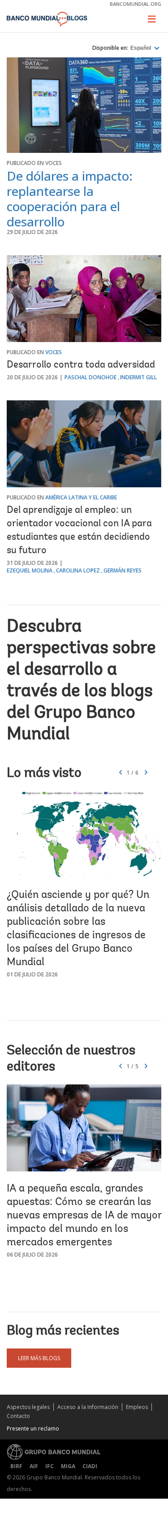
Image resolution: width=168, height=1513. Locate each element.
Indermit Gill (138, 377)
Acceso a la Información (87, 1407)
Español (141, 48)
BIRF (16, 1466)
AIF (34, 1466)
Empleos (137, 1407)
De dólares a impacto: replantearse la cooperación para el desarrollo (70, 198)
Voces (53, 163)
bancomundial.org (135, 3)
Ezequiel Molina (29, 570)
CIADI (89, 1466)
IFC (49, 1466)
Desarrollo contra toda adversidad (81, 365)
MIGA (68, 1466)
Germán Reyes (122, 570)
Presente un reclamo (33, 1428)
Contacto (18, 1416)
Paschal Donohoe (90, 377)
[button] (146, 773)
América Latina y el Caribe (81, 497)
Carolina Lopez (78, 570)
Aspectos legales (28, 1407)
